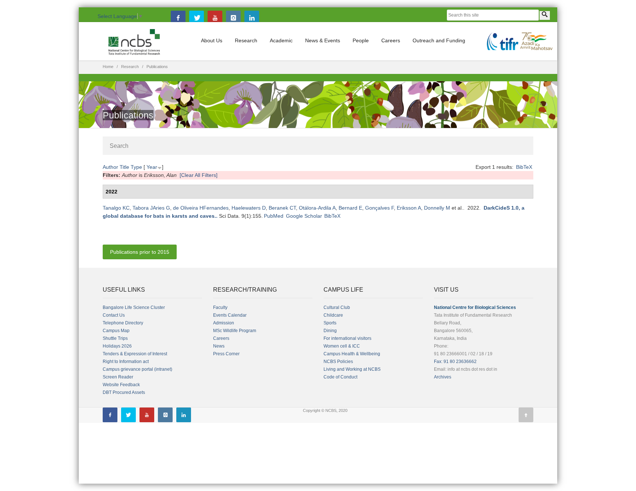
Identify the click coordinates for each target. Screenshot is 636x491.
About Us (211, 40)
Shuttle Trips (115, 338)
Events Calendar (230, 315)
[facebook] (178, 18)
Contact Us (114, 315)
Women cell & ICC (342, 346)
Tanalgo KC (116, 208)
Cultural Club (337, 307)
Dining (330, 330)
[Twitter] (196, 18)
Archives (442, 377)
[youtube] (215, 18)
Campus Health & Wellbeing (352, 353)
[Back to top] (526, 415)
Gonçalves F (379, 208)
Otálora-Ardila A (317, 208)
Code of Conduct (340, 377)
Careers (390, 40)
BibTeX (524, 167)
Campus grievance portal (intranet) (137, 369)
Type (136, 167)
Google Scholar (304, 216)
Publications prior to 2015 (139, 252)
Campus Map (116, 330)
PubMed (273, 216)
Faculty (220, 307)
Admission (223, 322)
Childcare (333, 315)
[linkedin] (251, 18)
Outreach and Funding (439, 40)
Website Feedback (121, 384)
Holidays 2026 (117, 346)
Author (110, 167)
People (361, 40)
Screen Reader (118, 377)
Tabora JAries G (151, 208)
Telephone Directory (123, 322)
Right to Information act (126, 361)
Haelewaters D (249, 208)
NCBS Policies (338, 361)
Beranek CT (282, 208)
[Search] (545, 15)
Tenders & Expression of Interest (135, 353)
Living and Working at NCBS (352, 369)
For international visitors (347, 338)
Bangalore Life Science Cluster (134, 307)
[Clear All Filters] (199, 175)
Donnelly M (437, 208)
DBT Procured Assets (124, 392)
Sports (330, 322)
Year (151, 167)
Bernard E (350, 208)
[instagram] (233, 18)
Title (124, 167)
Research (246, 40)
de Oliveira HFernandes (201, 208)
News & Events (322, 40)
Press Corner (226, 353)
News (219, 346)
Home (108, 66)
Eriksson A (409, 208)
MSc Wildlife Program (234, 330)
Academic (281, 40)
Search (119, 146)
